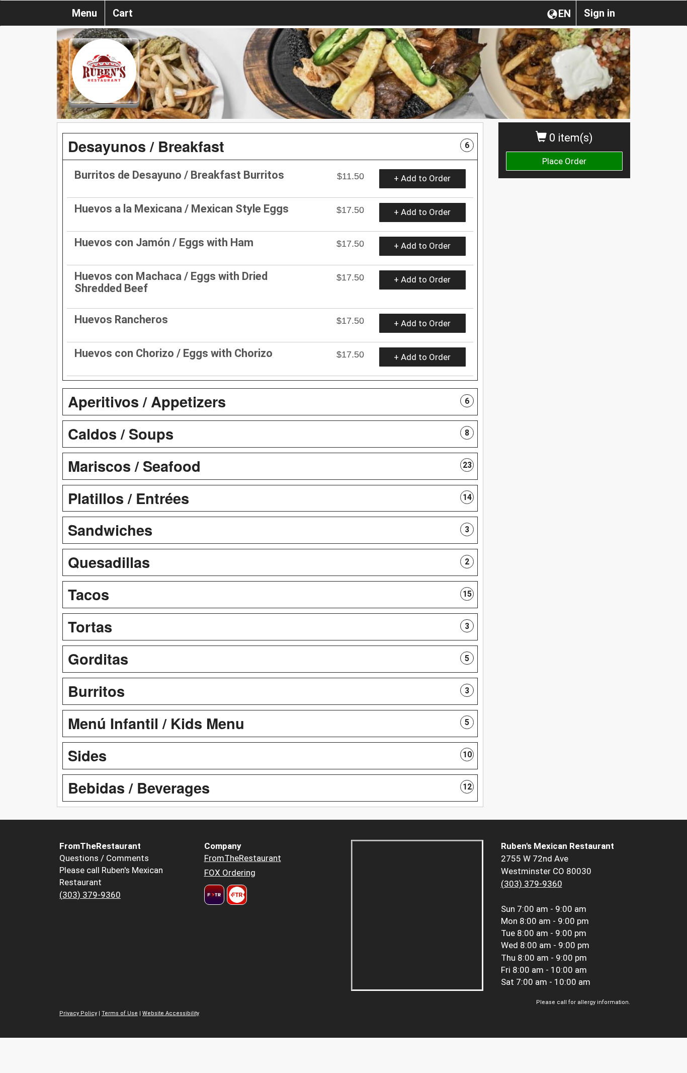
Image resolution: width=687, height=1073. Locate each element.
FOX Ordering (229, 873)
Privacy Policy (78, 1013)
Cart (123, 13)
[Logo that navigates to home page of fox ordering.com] (235, 895)
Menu (84, 13)
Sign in (599, 13)
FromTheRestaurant (242, 858)
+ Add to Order (422, 178)
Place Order (564, 161)
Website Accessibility (170, 1013)
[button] (270, 146)
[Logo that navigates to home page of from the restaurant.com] (214, 895)
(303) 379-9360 (90, 895)
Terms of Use (120, 1013)
